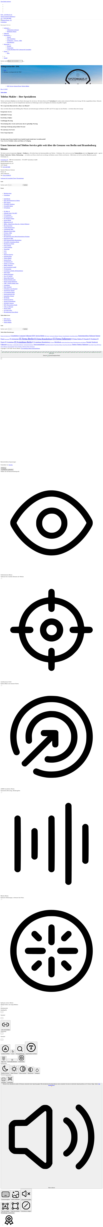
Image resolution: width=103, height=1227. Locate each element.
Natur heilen (7, 272)
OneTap (11, 464)
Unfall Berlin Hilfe (8, 229)
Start (5, 70)
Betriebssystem (7, 193)
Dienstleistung (10, 42)
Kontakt (9, 46)
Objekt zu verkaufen (9, 263)
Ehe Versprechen (8, 225)
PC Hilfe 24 (7, 211)
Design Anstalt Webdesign (10, 281)
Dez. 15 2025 (4, 89)
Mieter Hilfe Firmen (9, 278)
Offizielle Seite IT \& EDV (10, 213)
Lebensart (6, 28)
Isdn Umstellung (11, 38)
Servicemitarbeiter (39, 344)
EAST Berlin (7, 198)
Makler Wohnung (8, 265)
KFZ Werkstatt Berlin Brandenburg (12, 240)
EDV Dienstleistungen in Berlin (12, 200)
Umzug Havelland (11, 346)
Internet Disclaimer (8, 274)
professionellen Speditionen (18, 344)
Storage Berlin (7, 220)
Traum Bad (6, 249)
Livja (5, 251)
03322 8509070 (7, 175)
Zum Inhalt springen (6, 1)
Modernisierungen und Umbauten (79, 342)
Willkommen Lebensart (13, 29)
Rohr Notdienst (8, 287)
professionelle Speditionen (28, 344)
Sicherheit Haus (8, 256)
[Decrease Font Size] (2, 1018)
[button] (1, 358)
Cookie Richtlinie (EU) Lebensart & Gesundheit (19, 49)
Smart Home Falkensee (58, 344)
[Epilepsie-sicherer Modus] (1, 1006)
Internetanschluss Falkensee (86, 336)
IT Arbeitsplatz (7, 269)
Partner (5, 51)
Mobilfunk (57, 342)
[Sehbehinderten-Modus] (1, 578)
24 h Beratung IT (8, 216)
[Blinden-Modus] (1, 899)
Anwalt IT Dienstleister (9, 301)
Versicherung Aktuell (9, 290)
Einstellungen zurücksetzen (7, 1213)
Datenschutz (10, 47)
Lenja (5, 252)
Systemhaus (7, 195)
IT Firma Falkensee (62, 338)
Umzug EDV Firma (97, 344)
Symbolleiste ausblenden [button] (7, 469)
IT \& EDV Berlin (8, 206)
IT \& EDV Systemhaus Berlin (11, 242)
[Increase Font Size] (2, 1012)
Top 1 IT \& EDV (8, 276)
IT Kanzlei (85, 339)
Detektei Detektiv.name (10, 279)
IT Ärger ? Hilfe (8, 233)
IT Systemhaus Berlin (9, 292)
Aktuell (9, 37)
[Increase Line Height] (2, 1033)
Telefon (74, 344)
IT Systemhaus (7, 215)
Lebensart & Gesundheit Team (8, 178)
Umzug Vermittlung (18, 346)
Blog (8, 53)
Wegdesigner (32, 346)
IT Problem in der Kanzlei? (10, 288)
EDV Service (10, 86)
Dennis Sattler (7, 308)
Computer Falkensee (25, 336)
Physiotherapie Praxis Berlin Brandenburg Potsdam (17, 236)
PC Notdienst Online (9, 218)
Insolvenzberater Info (9, 294)
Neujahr (88, 342)
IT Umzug (52, 342)
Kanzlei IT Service (8, 299)
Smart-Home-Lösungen (49, 344)
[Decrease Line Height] (2, 1039)
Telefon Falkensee (82, 344)
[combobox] (51, 354)
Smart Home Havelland (67, 344)
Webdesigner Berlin (26, 346)
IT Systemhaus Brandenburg (41, 342)
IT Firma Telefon (76, 339)
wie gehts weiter (8, 310)
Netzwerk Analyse (8, 254)
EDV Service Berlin (38, 336)
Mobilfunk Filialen (11, 31)
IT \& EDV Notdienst (9, 204)
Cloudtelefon (15, 336)
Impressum (6, 44)
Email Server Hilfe (8, 238)
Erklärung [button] (3, 468)
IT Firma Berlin (26, 338)
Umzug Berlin (91, 344)
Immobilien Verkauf (9, 296)
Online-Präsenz (10, 344)
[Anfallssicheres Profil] (1, 685)
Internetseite (7, 339)
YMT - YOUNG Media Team (11, 283)
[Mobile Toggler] (9, 28)
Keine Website (7, 245)
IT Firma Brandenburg (43, 339)
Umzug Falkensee (4, 346)
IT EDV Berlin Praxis (9, 227)
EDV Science (7, 202)
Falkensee (6, 33)
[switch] (1, 578)
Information (7, 35)
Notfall (5, 58)
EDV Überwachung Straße (10, 305)
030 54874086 (6, 167)
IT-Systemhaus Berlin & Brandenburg (30, 348)
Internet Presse (17, 86)
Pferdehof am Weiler (9, 243)
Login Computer (8, 247)
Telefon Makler (25, 86)
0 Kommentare (20, 178)
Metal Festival (7, 234)
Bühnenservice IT (8, 222)
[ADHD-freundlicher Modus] (1, 792)
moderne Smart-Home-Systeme (67, 342)
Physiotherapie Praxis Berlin (11, 312)
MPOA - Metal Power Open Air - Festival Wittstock (16, 224)
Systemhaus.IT (4, 159)
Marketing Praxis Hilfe (9, 231)
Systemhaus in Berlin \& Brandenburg (13, 270)
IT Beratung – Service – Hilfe (14, 40)
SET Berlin (6, 297)
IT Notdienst (7, 207)
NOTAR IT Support (9, 303)
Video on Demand (8, 306)
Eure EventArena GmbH (10, 267)
